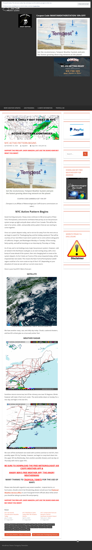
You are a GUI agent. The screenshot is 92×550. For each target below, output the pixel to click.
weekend (23, 529)
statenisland (9, 529)
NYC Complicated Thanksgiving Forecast (45, 535)
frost (44, 524)
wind (28, 529)
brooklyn (12, 524)
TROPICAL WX (60, 108)
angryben (25, 146)
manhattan (50, 524)
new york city (42, 146)
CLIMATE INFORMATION (45, 108)
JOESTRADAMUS (29, 108)
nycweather (34, 527)
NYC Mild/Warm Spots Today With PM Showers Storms (29, 514)
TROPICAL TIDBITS (33, 479)
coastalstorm (21, 524)
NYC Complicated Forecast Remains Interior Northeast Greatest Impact (49, 514)
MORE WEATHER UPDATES (12, 108)
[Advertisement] (46, 90)
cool (32, 524)
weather (16, 529)
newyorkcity (8, 527)
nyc (28, 527)
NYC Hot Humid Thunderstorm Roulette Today (11, 514)
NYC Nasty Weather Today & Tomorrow (18, 535)
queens (41, 527)
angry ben (35, 146)
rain (46, 527)
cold (27, 524)
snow (50, 527)
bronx (7, 524)
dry (36, 524)
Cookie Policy (36, 6)
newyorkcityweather (20, 527)
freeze (40, 524)
